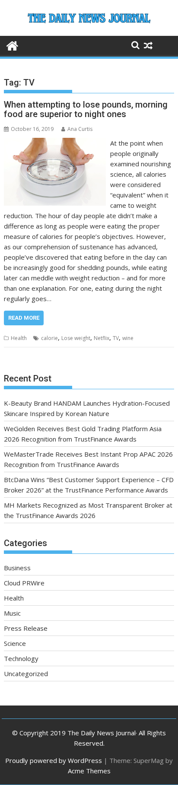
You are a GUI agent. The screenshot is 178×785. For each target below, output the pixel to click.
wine (128, 338)
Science (15, 643)
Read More (23, 318)
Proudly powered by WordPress (53, 760)
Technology (21, 658)
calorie (49, 338)
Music (12, 613)
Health (19, 338)
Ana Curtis (79, 129)
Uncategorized (26, 673)
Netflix (101, 338)
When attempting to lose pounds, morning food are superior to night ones (86, 109)
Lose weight (75, 338)
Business (17, 567)
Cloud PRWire (24, 582)
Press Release (26, 628)
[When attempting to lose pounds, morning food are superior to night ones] (55, 143)
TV (116, 338)
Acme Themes (89, 770)
